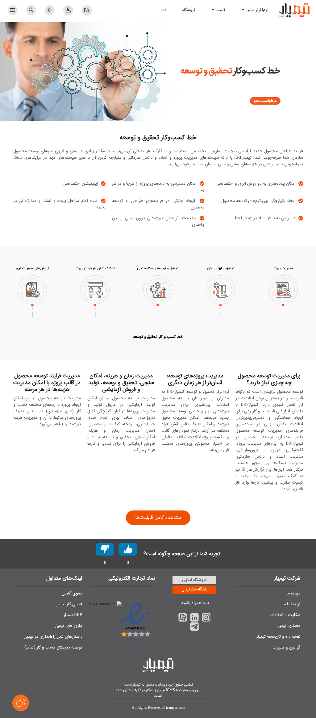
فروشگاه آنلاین (194, 580)
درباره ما (293, 593)
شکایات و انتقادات (284, 615)
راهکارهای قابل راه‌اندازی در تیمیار (53, 636)
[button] (254, 10)
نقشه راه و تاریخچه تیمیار (278, 636)
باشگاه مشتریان (194, 589)
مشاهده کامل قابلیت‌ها (158, 518)
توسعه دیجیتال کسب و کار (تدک (54, 647)
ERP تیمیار (73, 615)
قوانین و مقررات (286, 647)
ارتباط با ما (291, 604)
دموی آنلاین (71, 593)
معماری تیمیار (288, 626)
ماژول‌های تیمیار (68, 626)
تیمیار (136, 685)
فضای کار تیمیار (69, 604)
